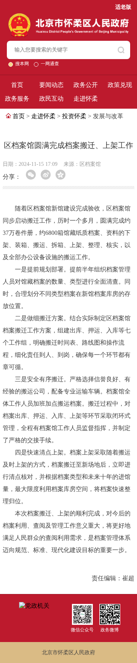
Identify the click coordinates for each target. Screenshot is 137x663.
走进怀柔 (85, 98)
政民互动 (51, 98)
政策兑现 (120, 85)
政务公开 (85, 85)
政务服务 (17, 98)
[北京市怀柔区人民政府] (68, 16)
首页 (17, 85)
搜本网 (22, 63)
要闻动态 (51, 85)
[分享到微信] (31, 175)
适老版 (123, 7)
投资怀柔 (74, 116)
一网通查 (50, 63)
